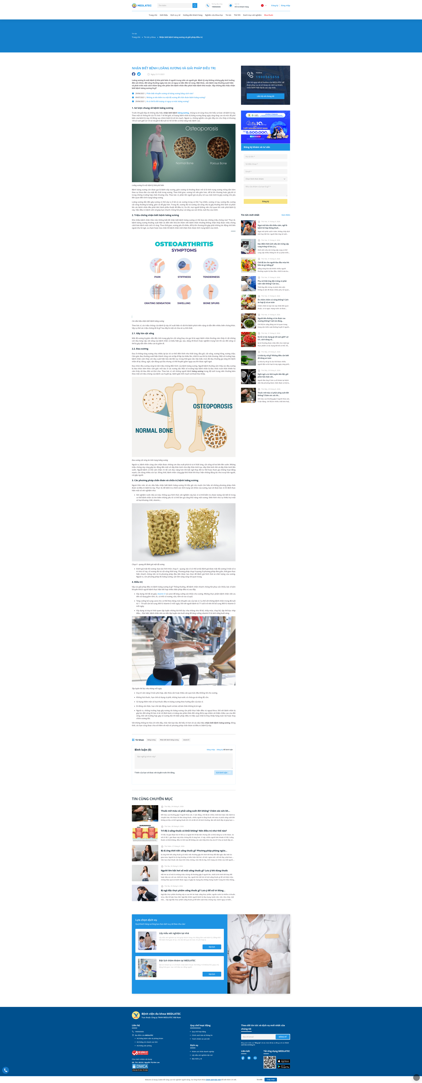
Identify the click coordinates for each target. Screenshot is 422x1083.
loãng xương (183, 113)
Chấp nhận (271, 1079)
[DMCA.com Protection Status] (140, 1068)
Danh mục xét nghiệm (252, 15)
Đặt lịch (212, 947)
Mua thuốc (268, 15)
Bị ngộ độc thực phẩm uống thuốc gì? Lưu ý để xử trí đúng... (193, 890)
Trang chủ (136, 37)
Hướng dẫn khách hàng (193, 15)
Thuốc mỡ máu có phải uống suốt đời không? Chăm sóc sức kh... (195, 810)
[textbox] (265, 179)
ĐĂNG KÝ (283, 1037)
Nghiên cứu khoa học (214, 15)
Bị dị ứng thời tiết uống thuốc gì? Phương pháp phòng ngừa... (194, 850)
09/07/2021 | (170, 97)
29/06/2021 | (164, 93)
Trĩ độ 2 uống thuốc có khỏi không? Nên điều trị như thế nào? (194, 830)
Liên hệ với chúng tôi (265, 96)
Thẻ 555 (237, 15)
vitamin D (161, 594)
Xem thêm (286, 215)
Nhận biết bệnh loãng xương (169, 740)
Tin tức (228, 15)
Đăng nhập (285, 5)
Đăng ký (274, 5)
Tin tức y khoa (150, 37)
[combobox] (265, 179)
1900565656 (139, 1032)
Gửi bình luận (221, 772)
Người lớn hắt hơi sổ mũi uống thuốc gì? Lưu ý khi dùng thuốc (194, 870)
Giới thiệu (164, 15)
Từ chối (259, 1079)
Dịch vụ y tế (175, 15)
